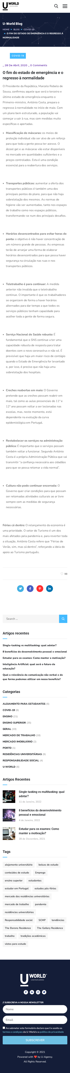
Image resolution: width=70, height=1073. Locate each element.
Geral (7, 729)
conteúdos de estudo (17, 872)
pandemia (40, 904)
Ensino (7, 716)
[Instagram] (38, 992)
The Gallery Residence (50, 928)
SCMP (42, 920)
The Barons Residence (18, 928)
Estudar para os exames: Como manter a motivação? (34, 658)
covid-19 (29, 29)
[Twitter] (20, 588)
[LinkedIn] (49, 588)
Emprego (40, 872)
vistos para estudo (15, 944)
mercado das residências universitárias (27, 896)
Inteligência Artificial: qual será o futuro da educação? (29, 666)
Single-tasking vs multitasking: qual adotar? (30, 645)
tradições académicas (33, 936)
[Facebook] (30, 588)
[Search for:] (35, 619)
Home (6, 29)
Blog (16, 29)
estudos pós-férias (45, 888)
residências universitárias (22, 754)
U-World (9, 767)
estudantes (35, 880)
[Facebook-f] (26, 992)
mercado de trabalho (19, 735)
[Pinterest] (39, 588)
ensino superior (14, 722)
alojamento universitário (18, 864)
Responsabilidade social (18, 920)
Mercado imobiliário (17, 741)
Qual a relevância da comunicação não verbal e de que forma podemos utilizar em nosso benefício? (33, 677)
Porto (7, 748)
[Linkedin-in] (32, 992)
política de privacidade (52, 1032)
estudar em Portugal (17, 888)
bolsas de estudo (48, 864)
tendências (58, 920)
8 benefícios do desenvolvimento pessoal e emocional (35, 651)
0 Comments (38, 65)
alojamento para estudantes (24, 704)
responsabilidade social (21, 760)
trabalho (10, 936)
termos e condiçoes (13, 1032)
